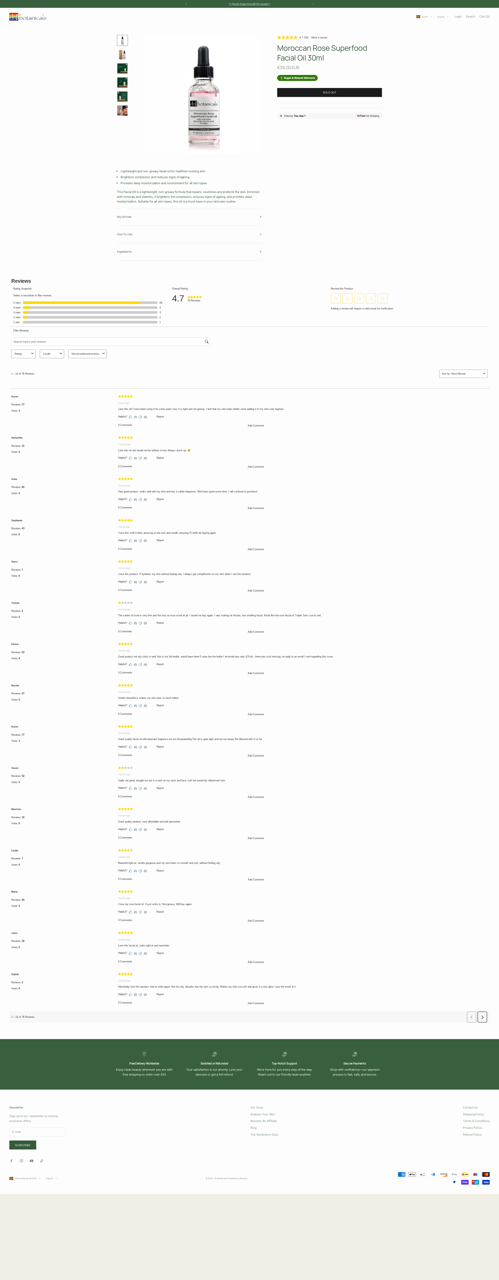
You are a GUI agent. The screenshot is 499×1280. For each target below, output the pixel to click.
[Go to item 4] (122, 82)
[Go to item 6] (122, 110)
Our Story (257, 1107)
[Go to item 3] (122, 68)
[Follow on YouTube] (32, 1161)
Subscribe (23, 1145)
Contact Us (470, 1107)
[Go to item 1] (122, 40)
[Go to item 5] (122, 96)
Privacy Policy (472, 1128)
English (441, 16)
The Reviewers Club (264, 1134)
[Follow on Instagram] (21, 1161)
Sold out (329, 92)
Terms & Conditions (476, 1121)
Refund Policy (472, 1134)
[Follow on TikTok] (42, 1161)
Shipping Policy (473, 1114)
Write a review (319, 37)
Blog (253, 1128)
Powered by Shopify (238, 1178)
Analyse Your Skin (262, 1114)
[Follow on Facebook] (11, 1161)
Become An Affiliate (263, 1121)
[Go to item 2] (122, 54)
